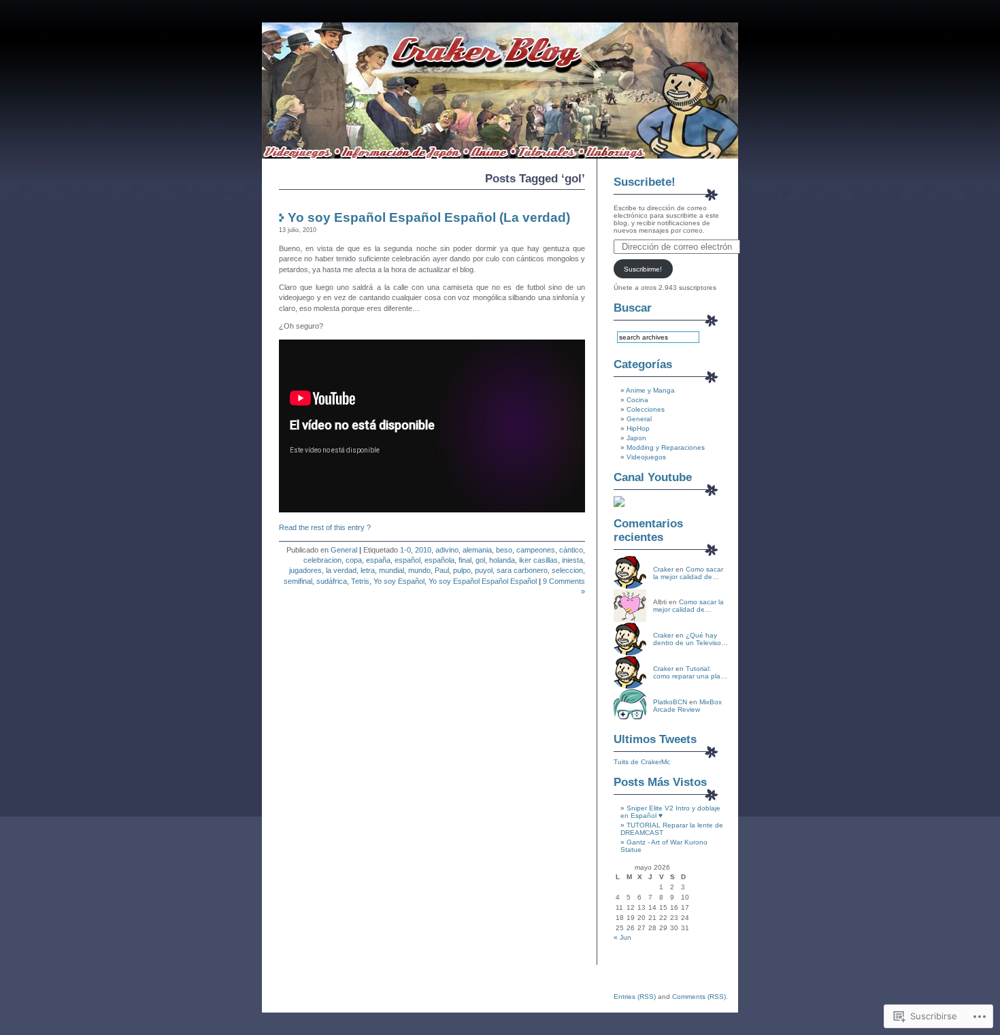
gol (480, 560)
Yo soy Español (398, 581)
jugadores (305, 570)
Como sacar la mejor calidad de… (688, 572)
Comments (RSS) (699, 996)
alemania (477, 550)
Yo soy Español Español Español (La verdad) (429, 217)
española (439, 560)
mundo (419, 570)
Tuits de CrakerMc (642, 762)
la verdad (341, 570)
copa (354, 560)
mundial (391, 570)
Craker (663, 569)
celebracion (322, 560)
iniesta (572, 560)
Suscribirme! (643, 269)
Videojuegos (646, 457)
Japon (636, 438)
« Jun (622, 937)
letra (368, 570)
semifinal (298, 581)
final (465, 560)
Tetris (360, 581)
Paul (442, 570)
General (344, 550)
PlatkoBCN (670, 702)
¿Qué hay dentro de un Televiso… (690, 638)
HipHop (638, 428)
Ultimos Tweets (655, 739)
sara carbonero (522, 570)
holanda (502, 560)
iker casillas (538, 560)
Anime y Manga (650, 390)
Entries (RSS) (635, 996)
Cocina (637, 400)
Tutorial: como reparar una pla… (690, 672)
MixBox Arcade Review (687, 705)
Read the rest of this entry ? (325, 527)
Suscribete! (645, 182)
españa (378, 560)
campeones (535, 550)
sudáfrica (331, 581)
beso (504, 550)
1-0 (405, 550)
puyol (484, 570)
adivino (447, 550)
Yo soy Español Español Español (483, 581)
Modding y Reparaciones (666, 447)
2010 (423, 550)
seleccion (567, 570)
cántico (571, 550)
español (407, 560)
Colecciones (646, 409)
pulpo (462, 570)
